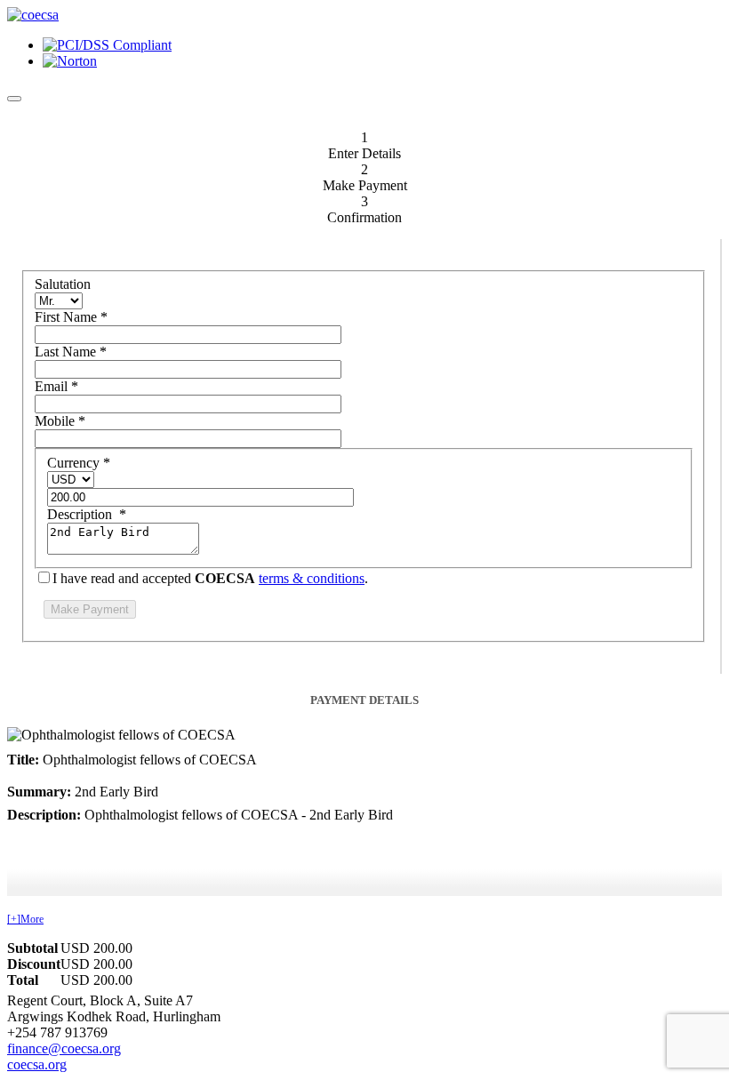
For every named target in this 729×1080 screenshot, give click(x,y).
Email (56, 386)
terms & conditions (311, 578)
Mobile (60, 420)
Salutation (63, 284)
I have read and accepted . (210, 578)
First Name (71, 316)
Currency (78, 462)
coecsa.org (37, 1064)
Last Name (71, 351)
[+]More (25, 919)
